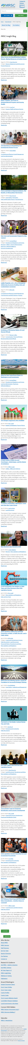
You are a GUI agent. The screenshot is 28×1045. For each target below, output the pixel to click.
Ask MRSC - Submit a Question (9, 965)
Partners (22, 3)
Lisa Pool (12, 107)
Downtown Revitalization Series (8, 817)
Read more (4, 80)
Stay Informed (8, 21)
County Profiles (5, 992)
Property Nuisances (5, 65)
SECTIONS (7, 15)
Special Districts (19, 199)
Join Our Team (4, 950)
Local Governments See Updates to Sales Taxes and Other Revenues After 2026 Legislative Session (12, 588)
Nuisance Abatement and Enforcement (15, 64)
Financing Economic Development (14, 815)
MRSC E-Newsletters (6, 1020)
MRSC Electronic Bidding (7, 1012)
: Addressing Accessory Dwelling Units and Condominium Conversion (13, 284)
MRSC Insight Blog (6, 973)
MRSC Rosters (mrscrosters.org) (9, 1009)
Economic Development (7, 248)
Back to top (7, 936)
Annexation (15, 197)
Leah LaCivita (11, 508)
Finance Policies (21, 425)
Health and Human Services (16, 109)
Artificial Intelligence (11, 246)
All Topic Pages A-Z (6, 970)
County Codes (5, 995)
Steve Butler (13, 150)
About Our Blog (6, 25)
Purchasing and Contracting (12, 728)
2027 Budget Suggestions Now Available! (12, 420)
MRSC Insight (11, 467)
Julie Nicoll (10, 727)
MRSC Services (5, 945)
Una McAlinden (11, 685)
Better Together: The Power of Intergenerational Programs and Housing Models (12, 102)
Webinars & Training (6, 976)
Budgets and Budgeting (11, 425)
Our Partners (4, 956)
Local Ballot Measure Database (9, 1001)
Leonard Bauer (13, 241)
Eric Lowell (11, 423)
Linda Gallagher (12, 550)
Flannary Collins (13, 335)
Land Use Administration (7, 156)
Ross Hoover (13, 195)
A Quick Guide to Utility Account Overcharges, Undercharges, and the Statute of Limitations (13, 462)
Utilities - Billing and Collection (13, 468)
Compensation (9, 337)
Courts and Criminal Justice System (14, 640)
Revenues (3, 244)
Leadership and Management (19, 687)
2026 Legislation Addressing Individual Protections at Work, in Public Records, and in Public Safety (14, 633)
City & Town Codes (6, 990)
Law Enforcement (10, 510)
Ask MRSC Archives (6, 967)
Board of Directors (6, 953)
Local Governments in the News (9, 1003)
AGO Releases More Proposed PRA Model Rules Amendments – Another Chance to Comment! (13, 900)
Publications (4, 978)
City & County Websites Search (9, 998)
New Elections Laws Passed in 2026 (11, 546)
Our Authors (16, 25)
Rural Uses (3, 246)
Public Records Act (5, 642)
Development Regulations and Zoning (15, 242)
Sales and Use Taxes (6, 597)
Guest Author (9, 197)
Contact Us (22, 1)
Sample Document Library (8, 984)
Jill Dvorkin (12, 290)
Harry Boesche (13, 62)
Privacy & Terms (21, 1040)
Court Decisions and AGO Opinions (9, 295)
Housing (8, 109)
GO (25, 11)
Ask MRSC (21, 15)
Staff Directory (5, 948)
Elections (8, 551)
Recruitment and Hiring (15, 644)
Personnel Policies (18, 337)
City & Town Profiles (6, 987)
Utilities (8, 244)
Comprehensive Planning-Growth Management (12, 154)
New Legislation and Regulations (18, 551)
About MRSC (4, 942)
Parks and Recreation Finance (8, 199)
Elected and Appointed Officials (8, 338)
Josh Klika (11, 858)
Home (2, 21)
